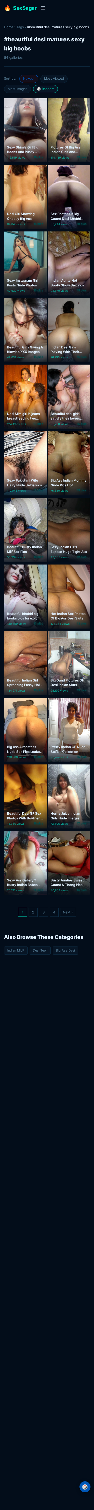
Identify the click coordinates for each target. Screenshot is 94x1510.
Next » (68, 912)
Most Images (17, 89)
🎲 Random (45, 89)
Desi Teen (40, 950)
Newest (29, 78)
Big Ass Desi (65, 950)
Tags (20, 27)
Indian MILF (15, 950)
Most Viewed (54, 78)
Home (8, 27)
